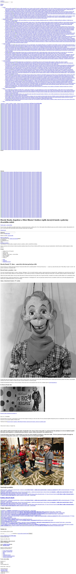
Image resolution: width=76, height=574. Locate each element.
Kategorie (3, 103)
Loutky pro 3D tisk (6, 60)
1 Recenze (5, 260)
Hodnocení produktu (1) (12, 413)
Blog (4, 552)
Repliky (14, 103)
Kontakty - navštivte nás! (7, 551)
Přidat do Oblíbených (4, 237)
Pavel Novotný (29, 519)
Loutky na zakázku (6, 43)
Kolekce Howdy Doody (21, 103)
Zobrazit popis (3, 230)
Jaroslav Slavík (38, 514)
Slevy (4, 101)
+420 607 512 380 (6, 544)
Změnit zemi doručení (14, 238)
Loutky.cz (2, 0)
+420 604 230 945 (5, 545)
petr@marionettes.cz (53, 382)
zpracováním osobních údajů (23, 533)
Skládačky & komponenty (8, 19)
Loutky (4, 7)
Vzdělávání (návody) (7, 554)
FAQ (4, 553)
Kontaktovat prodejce (4, 242)
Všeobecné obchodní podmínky (9, 555)
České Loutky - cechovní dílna (6, 225)
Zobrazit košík (10, 235)
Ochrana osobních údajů (7, 557)
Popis (4, 259)
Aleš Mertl (15, 521)
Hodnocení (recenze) (7, 261)
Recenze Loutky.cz (4, 413)
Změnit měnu (7, 233)
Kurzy (4, 88)
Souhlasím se (21, 533)
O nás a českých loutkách (7, 550)
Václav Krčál (13, 518)
